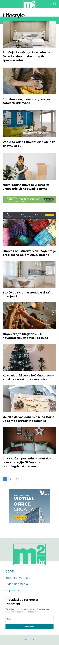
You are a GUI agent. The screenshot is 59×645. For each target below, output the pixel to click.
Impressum (13, 590)
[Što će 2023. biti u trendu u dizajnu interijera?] (29, 274)
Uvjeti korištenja (16, 584)
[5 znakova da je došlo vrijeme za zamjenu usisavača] (29, 81)
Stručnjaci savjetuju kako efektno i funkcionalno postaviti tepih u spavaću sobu (28, 56)
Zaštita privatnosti (17, 577)
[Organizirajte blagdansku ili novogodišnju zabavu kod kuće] (29, 315)
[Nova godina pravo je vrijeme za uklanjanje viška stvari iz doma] (29, 166)
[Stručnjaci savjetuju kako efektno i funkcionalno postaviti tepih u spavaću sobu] (29, 34)
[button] (54, 4)
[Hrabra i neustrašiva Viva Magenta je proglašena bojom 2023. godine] (29, 232)
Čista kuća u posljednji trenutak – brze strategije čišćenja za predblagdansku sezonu (27, 462)
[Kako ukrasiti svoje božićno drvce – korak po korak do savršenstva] (29, 357)
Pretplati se (29, 627)
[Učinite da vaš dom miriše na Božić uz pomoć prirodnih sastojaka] (29, 398)
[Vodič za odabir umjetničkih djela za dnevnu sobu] (29, 123)
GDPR (9, 571)
